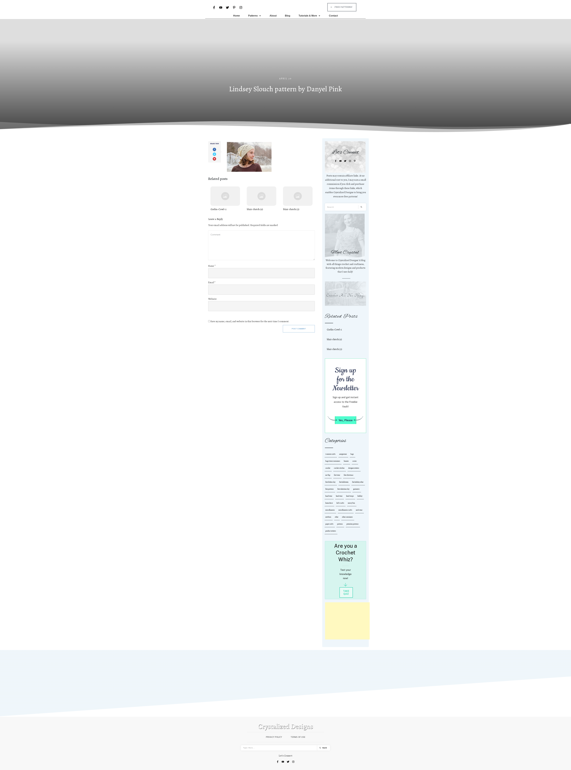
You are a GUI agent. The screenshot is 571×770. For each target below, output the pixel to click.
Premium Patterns (352, 524)
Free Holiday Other (357, 482)
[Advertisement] (285, 55)
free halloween (343, 482)
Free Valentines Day (343, 489)
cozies (354, 461)
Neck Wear (359, 510)
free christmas (348, 475)
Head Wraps (350, 496)
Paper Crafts (329, 524)
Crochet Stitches (339, 468)
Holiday (359, 496)
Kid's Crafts (340, 503)
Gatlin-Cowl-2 (225, 199)
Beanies (346, 461)
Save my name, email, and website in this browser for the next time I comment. (250, 321)
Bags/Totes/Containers (332, 461)
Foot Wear (337, 475)
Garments (356, 489)
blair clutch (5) (261, 199)
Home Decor (329, 503)
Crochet (327, 468)
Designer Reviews (353, 468)
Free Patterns (329, 489)
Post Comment (299, 329)
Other (336, 517)
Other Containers (347, 517)
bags (352, 454)
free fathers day (330, 482)
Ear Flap (327, 475)
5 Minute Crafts (330, 454)
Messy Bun (351, 503)
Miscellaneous (330, 510)
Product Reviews (330, 531)
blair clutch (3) (298, 199)
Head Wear (339, 496)
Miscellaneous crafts (345, 510)
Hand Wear (328, 496)
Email (211, 282)
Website (212, 299)
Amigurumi (343, 454)
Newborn (328, 517)
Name (212, 266)
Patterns (340, 524)
